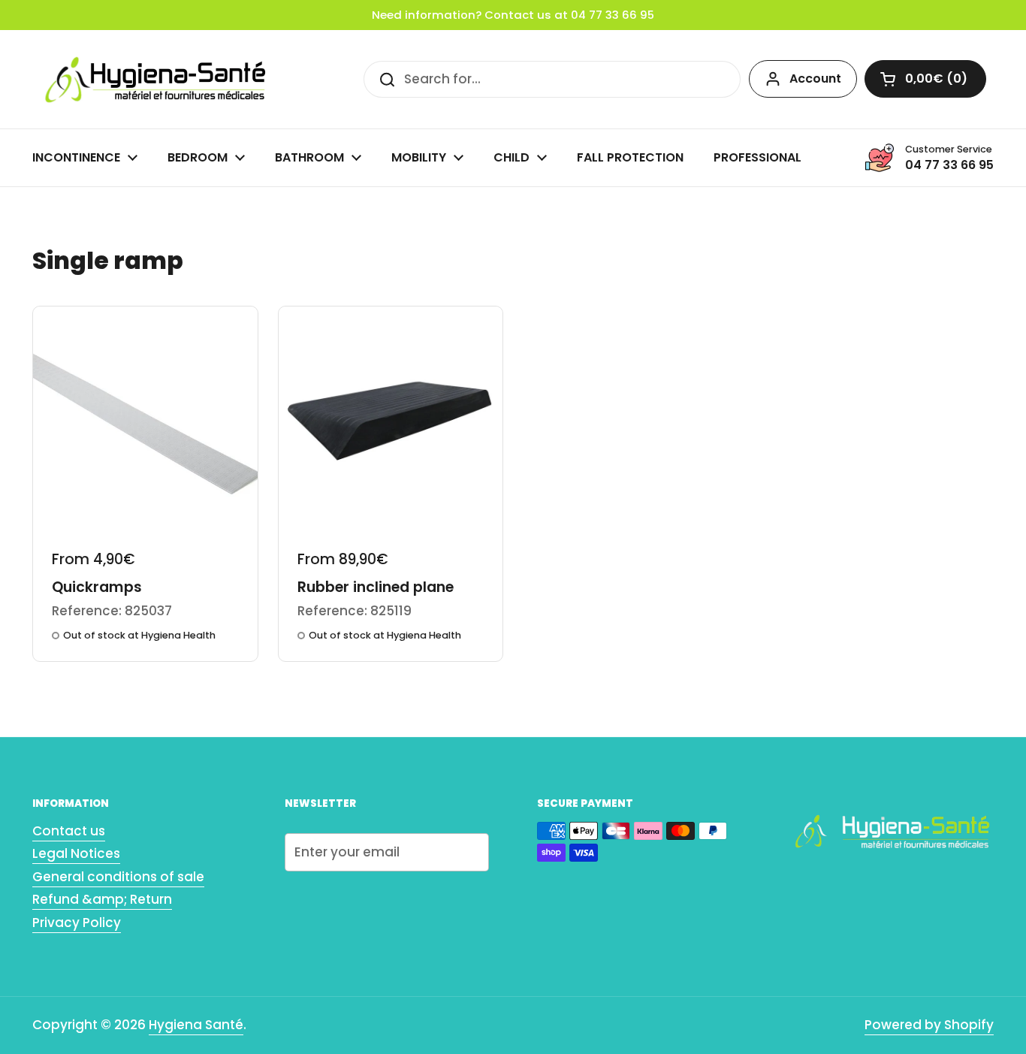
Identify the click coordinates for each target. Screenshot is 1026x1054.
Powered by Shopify (929, 1025)
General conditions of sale (118, 877)
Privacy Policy (76, 923)
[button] (925, 79)
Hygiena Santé (196, 1025)
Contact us (68, 831)
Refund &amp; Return (102, 899)
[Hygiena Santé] (152, 79)
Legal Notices (76, 853)
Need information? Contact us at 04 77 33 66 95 (513, 15)
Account (815, 78)
